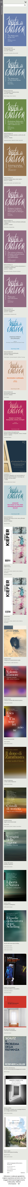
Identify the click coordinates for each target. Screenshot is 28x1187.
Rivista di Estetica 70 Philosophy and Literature (9, 310)
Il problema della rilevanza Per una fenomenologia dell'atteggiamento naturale (15, 1068)
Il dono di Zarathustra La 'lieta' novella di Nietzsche (10, 781)
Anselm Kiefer (7, 566)
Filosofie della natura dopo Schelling (11, 943)
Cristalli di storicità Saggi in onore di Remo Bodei (10, 821)
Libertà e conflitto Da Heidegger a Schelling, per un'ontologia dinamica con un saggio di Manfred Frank (15, 1109)
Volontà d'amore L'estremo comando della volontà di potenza (13, 700)
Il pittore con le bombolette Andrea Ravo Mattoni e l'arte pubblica (11, 988)
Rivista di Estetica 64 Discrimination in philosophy (10, 393)
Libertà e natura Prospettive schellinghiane (9, 904)
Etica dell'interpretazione (9, 739)
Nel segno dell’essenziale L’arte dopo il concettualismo (10, 1030)
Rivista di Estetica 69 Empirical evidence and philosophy (11, 353)
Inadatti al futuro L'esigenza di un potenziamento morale (12, 659)
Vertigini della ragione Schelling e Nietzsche (8, 863)
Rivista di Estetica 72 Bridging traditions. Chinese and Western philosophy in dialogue (15, 222)
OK (19, 1184)
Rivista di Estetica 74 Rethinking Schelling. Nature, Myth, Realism (13, 179)
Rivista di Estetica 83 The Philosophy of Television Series (11, 92)
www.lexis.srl (10, 1170)
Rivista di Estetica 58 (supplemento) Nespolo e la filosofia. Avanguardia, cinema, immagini (15, 433)
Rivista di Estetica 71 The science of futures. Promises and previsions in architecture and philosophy (15, 267)
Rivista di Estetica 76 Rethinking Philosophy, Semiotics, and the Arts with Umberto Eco (14, 135)
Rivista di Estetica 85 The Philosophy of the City (9, 49)
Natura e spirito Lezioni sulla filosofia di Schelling (11, 1151)
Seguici (23, 1172)
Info (8, 1172)
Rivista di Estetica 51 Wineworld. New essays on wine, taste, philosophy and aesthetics (14, 519)
